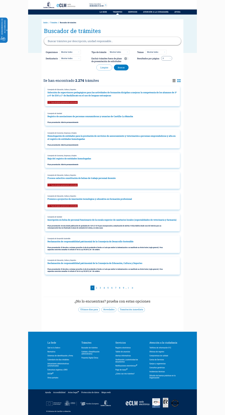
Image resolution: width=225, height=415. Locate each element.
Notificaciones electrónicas (125, 366)
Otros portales (52, 378)
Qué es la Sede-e (53, 348)
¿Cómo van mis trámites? (125, 374)
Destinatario (52, 58)
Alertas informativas (123, 356)
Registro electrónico (123, 348)
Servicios (132, 12)
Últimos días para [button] (89, 309)
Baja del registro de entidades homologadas (69, 158)
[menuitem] (103, 13)
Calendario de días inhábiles (58, 360)
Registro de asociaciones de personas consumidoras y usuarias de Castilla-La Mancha (90, 116)
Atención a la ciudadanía (156, 12)
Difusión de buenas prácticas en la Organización (162, 376)
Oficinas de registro (156, 352)
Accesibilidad (59, 392)
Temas (140, 52)
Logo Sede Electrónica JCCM (67, 6)
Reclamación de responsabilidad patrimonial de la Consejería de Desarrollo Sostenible (90, 241)
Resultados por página (148, 58)
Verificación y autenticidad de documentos (126, 361)
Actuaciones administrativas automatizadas (58, 365)
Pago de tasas (120, 370)
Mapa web (106, 392)
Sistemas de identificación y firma (60, 356)
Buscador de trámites (89, 348)
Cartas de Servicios (156, 360)
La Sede (103, 12)
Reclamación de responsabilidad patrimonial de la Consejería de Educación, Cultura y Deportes (94, 263)
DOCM (49, 374)
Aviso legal (73, 392)
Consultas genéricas (157, 367)
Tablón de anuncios (122, 352)
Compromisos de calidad (158, 356)
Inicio (45, 22)
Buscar (121, 67)
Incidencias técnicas (157, 371)
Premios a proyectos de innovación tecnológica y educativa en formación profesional (89, 199)
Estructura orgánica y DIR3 (57, 370)
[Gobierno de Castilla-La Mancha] (48, 5)
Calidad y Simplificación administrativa (90, 353)
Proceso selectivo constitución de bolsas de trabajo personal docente (81, 178)
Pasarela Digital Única (89, 358)
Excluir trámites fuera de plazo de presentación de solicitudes (106, 60)
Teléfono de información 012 (160, 348)
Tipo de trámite (98, 52)
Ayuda (177, 12)
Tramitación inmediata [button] (131, 309)
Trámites (117, 12)
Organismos (52, 52)
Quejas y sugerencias (157, 364)
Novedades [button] (108, 309)
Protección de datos (90, 392)
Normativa (51, 352)
